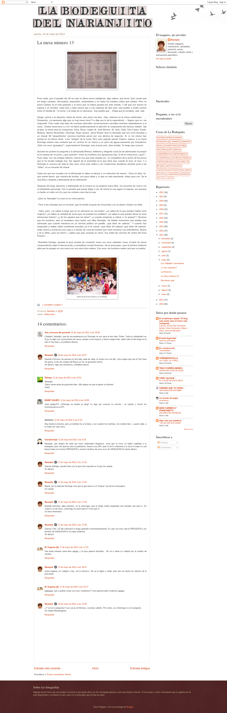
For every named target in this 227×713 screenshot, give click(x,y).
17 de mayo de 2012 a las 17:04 (72, 502)
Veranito (186, 142)
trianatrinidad (51, 439)
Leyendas (186, 158)
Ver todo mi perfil (163, 59)
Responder (49, 346)
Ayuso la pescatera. (167, 340)
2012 (161, 235)
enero (164, 294)
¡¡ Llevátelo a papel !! (52, 305)
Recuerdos (175, 150)
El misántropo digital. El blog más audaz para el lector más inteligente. (173, 321)
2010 (161, 304)
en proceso (164, 400)
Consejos (162, 170)
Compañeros (163, 154)
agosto (165, 251)
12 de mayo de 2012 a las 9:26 (72, 439)
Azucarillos (182, 162)
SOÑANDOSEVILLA (168, 358)
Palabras (186, 170)
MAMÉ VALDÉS (52, 400)
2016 (161, 218)
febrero (165, 290)
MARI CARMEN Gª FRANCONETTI (168, 409)
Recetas (161, 174)
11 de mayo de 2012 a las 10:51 (67, 377)
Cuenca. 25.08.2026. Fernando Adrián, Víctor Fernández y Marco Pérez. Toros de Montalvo (173, 328)
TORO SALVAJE (166, 378)
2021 (161, 196)
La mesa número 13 (170, 276)
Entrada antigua (140, 668)
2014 (161, 226)
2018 (161, 209)
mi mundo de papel (168, 398)
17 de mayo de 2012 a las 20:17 (74, 587)
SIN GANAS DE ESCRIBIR (170, 390)
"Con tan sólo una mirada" (170, 423)
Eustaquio (174, 170)
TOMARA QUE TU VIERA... (172, 388)
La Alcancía (166, 272)
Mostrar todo (188, 429)
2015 (161, 222)
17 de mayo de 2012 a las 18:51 (72, 567)
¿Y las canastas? (169, 268)
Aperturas (172, 146)
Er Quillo (162, 166)
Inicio (95, 668)
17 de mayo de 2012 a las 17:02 (72, 482)
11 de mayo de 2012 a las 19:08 (74, 400)
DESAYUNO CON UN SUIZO (171, 371)
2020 (161, 201)
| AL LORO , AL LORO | (168, 361)
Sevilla (160, 146)
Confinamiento (179, 154)
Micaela (170, 162)
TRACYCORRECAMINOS (171, 368)
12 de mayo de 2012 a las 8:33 (68, 420)
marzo (165, 286)
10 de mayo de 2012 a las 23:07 (72, 355)
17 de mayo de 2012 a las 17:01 (72, 462)
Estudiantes (174, 166)
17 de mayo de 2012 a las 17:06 (72, 525)
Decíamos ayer (167, 280)
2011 (161, 300)
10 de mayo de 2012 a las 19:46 (85, 332)
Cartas (160, 162)
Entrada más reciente (47, 668)
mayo (164, 260)
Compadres (173, 174)
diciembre (166, 238)
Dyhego (48, 377)
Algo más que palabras (170, 420)
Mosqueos (162, 142)
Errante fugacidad (167, 338)
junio (164, 255)
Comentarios (165, 447)
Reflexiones (49, 314)
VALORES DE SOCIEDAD (170, 413)
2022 (161, 192)
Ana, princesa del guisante (57, 332)
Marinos (185, 174)
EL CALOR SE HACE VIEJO (171, 381)
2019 (161, 205)
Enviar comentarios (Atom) (59, 674)
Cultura (174, 158)
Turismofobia (164, 350)
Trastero (162, 150)
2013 (161, 231)
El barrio (174, 142)
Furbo (182, 146)
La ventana (162, 158)
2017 (161, 213)
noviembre (166, 243)
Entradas (164, 442)
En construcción (167, 348)
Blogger (130, 707)
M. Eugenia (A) (52, 547)
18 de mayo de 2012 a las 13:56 (72, 604)
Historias (162, 138)
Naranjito (51, 311)
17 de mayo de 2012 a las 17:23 (74, 547)
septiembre (167, 247)
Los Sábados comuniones (172, 263)
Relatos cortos (165, 178)
